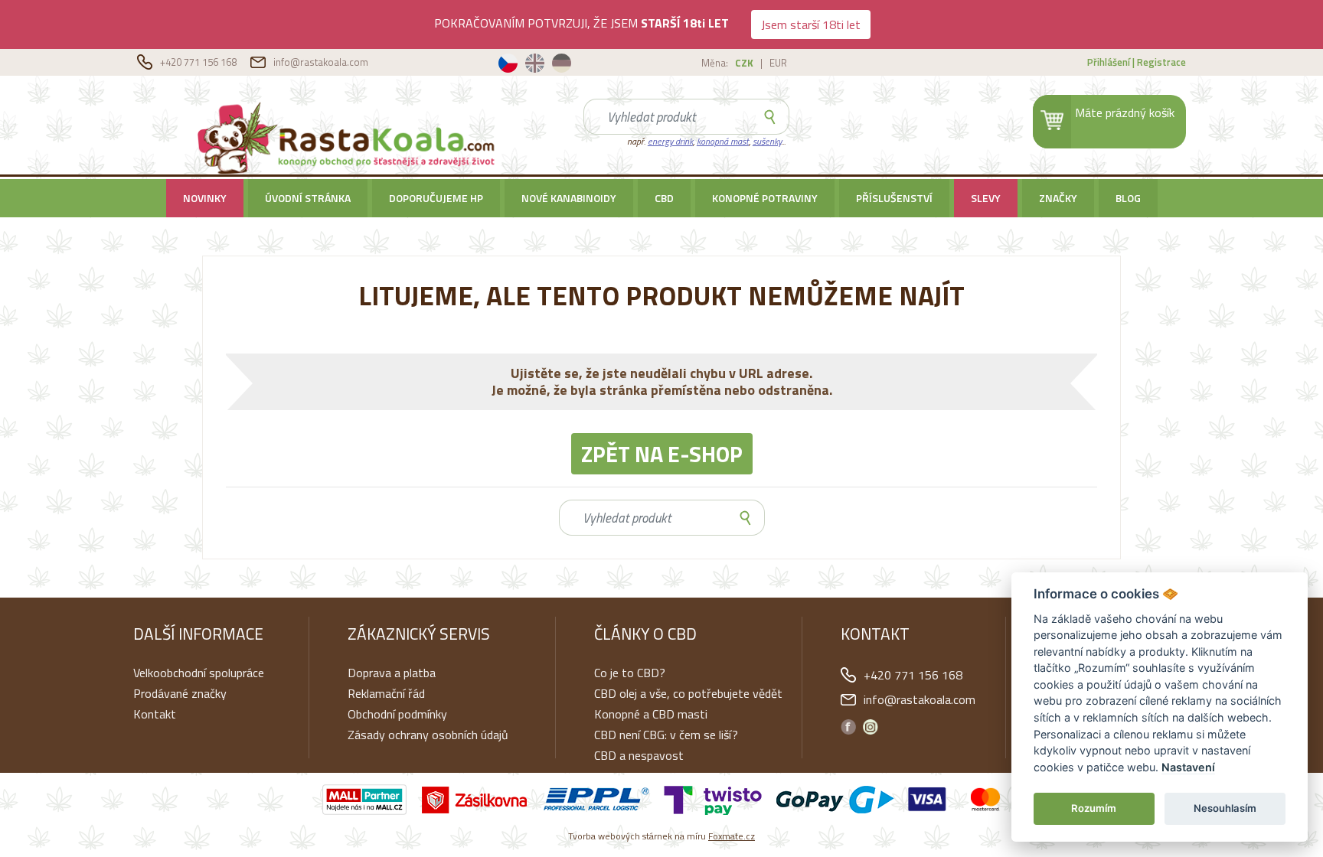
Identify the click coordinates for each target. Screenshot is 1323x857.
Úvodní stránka (308, 198)
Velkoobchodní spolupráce (198, 672)
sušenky (767, 141)
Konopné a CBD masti (650, 714)
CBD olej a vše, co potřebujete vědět (688, 693)
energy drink (670, 141)
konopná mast (723, 141)
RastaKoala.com (348, 137)
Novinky (205, 198)
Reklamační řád (386, 693)
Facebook (848, 727)
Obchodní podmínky (397, 714)
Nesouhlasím (1225, 808)
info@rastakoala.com (320, 62)
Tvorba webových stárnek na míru (661, 836)
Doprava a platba (392, 672)
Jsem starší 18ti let (811, 24)
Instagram (870, 727)
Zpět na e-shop (662, 454)
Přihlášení (1108, 62)
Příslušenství (894, 198)
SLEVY (986, 198)
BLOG (1128, 198)
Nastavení (1188, 767)
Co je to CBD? (629, 672)
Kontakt (154, 714)
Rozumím (1093, 808)
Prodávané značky (180, 693)
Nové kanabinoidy (568, 198)
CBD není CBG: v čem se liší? (666, 734)
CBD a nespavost (639, 755)
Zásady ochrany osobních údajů (428, 734)
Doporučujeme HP (436, 198)
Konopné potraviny (765, 198)
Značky (1058, 198)
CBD (664, 198)
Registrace (1161, 62)
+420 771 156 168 (199, 62)
